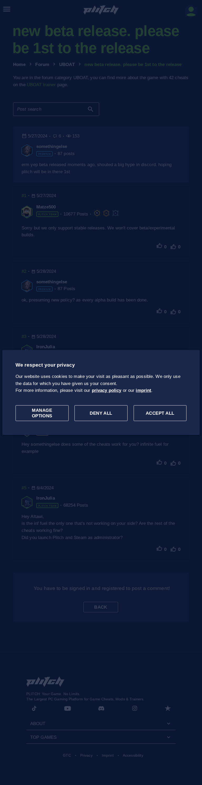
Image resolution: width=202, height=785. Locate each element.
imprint (143, 390)
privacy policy (107, 390)
